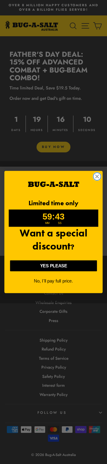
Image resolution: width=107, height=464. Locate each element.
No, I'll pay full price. (53, 281)
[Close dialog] (97, 176)
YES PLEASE (53, 265)
